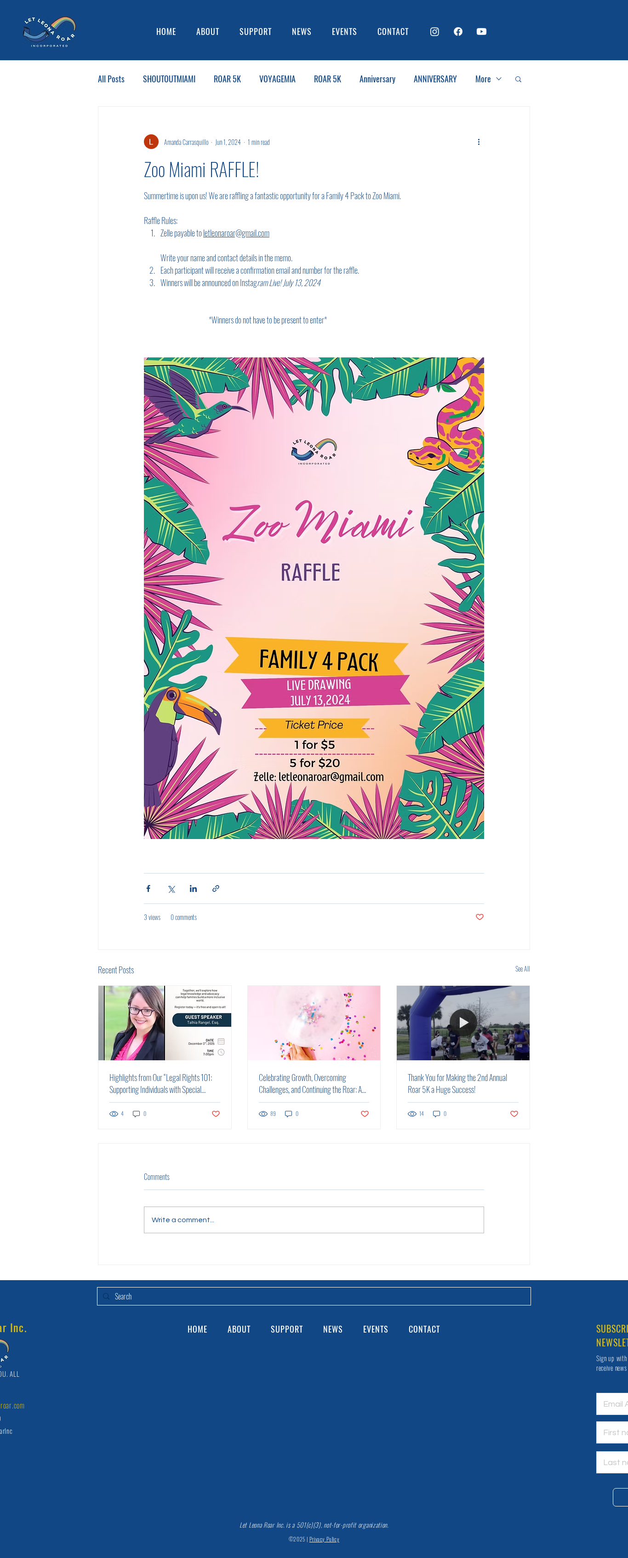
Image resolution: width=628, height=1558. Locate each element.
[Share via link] (215, 888)
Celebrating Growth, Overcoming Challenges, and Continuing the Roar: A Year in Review (310, 1083)
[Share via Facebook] (148, 888)
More (483, 79)
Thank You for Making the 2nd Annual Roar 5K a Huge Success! (457, 1083)
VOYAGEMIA (277, 79)
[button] (518, 78)
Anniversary (377, 79)
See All (522, 968)
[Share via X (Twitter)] (170, 888)
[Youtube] (481, 31)
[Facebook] (458, 31)
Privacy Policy (324, 1539)
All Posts (111, 79)
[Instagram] (434, 31)
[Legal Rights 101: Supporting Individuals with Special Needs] (164, 1023)
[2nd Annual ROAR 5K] (463, 1023)
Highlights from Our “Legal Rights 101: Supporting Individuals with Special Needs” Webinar (160, 1083)
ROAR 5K (227, 79)
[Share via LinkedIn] (193, 888)
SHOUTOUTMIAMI (169, 79)
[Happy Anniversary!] (314, 1023)
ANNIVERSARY (435, 79)
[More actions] (478, 141)
